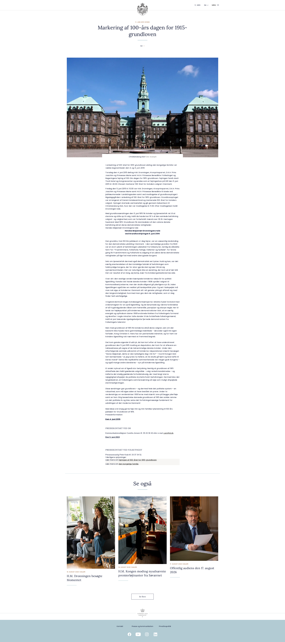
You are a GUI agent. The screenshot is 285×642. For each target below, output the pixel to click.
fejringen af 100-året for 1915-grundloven (138, 460)
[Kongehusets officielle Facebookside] (129, 635)
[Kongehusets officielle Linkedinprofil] (155, 635)
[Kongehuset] (142, 9)
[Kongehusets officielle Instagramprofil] (147, 635)
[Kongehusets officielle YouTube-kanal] (138, 635)
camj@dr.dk (168, 433)
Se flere (142, 596)
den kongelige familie (128, 464)
